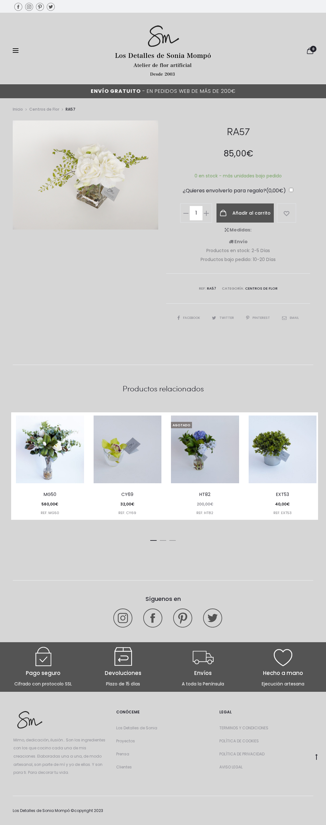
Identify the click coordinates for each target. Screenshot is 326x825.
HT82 (204, 494)
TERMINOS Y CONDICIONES (243, 728)
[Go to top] (316, 756)
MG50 (50, 494)
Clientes (124, 767)
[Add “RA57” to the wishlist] (286, 213)
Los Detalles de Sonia (136, 728)
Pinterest (261, 317)
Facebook (192, 317)
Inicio (18, 109)
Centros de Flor (44, 109)
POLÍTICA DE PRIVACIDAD (242, 754)
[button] (153, 539)
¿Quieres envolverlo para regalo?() (234, 190)
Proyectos (125, 741)
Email (294, 317)
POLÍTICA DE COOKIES (239, 741)
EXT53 (282, 494)
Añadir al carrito (251, 213)
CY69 (127, 494)
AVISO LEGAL (231, 767)
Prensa (122, 754)
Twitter (227, 317)
